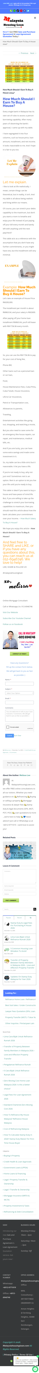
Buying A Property (12, 1155)
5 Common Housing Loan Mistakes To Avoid (22, 949)
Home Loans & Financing (15, 1173)
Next (32, 53)
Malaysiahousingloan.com (16, 1345)
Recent (19, 918)
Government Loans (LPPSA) (16, 1167)
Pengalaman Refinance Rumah (17, 1064)
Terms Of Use (26, 1354)
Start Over (17, 736)
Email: (8, 698)
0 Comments (13, 752)
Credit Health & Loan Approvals (17, 1161)
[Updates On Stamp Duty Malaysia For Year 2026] (6, 977)
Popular (8, 918)
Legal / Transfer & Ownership (17, 1189)
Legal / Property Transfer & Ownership (15, 1181)
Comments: (9, 708)
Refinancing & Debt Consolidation (18, 1211)
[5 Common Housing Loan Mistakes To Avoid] (6, 949)
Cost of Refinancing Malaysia (16, 1129)
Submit (9, 735)
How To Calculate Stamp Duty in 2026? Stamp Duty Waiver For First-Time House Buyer (19, 1139)
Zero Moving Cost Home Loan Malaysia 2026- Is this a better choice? (17, 1084)
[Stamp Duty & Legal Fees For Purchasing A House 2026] (6, 923)
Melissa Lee (7, 750)
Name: (8, 680)
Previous (24, 53)
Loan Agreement (10, 1247)
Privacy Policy (11, 1354)
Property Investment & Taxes (16, 1205)
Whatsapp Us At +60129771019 (22, 5)
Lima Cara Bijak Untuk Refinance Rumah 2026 (20, 938)
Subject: (8, 689)
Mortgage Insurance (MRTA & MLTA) (17, 1197)
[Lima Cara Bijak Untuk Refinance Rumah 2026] (6, 937)
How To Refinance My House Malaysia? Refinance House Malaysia (16, 1119)
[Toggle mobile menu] (35, 18)
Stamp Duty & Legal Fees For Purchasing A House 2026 (21, 925)
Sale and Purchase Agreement (8, 1239)
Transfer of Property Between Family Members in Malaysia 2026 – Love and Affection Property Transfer (23, 964)
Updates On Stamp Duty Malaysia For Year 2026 (21, 977)
